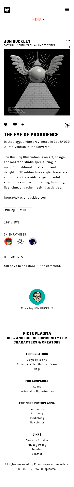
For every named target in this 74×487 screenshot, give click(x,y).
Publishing (37, 418)
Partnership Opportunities (37, 391)
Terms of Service (37, 440)
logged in (34, 266)
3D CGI (26, 210)
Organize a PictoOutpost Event (37, 364)
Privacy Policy (37, 445)
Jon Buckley (17, 41)
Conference (37, 409)
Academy (37, 413)
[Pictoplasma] (7, 10)
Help (37, 369)
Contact (37, 454)
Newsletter (37, 422)
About (37, 386)
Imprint (37, 449)
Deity (11, 210)
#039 (66, 142)
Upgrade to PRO (37, 359)
